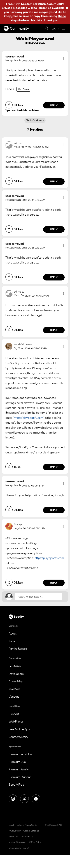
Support (14, 714)
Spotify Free (16, 785)
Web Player (23, 89)
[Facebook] (36, 798)
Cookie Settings (31, 830)
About (13, 633)
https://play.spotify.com (28, 418)
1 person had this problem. (22, 110)
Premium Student (20, 777)
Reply (54, 105)
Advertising (16, 681)
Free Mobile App (19, 729)
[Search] (46, 28)
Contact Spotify (18, 737)
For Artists (15, 666)
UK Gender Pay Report (19, 848)
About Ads (13, 836)
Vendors (14, 696)
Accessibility (27, 836)
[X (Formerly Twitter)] (24, 798)
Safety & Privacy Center (27, 825)
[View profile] (9, 145)
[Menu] (63, 28)
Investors (14, 689)
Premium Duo (17, 762)
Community (19, 28)
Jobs (12, 641)
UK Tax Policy (35, 842)
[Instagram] (13, 798)
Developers (16, 674)
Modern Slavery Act (17, 842)
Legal (11, 825)
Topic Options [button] (34, 120)
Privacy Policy (14, 830)
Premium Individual (20, 754)
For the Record (18, 649)
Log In (55, 28)
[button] (63, 58)
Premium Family (19, 769)
